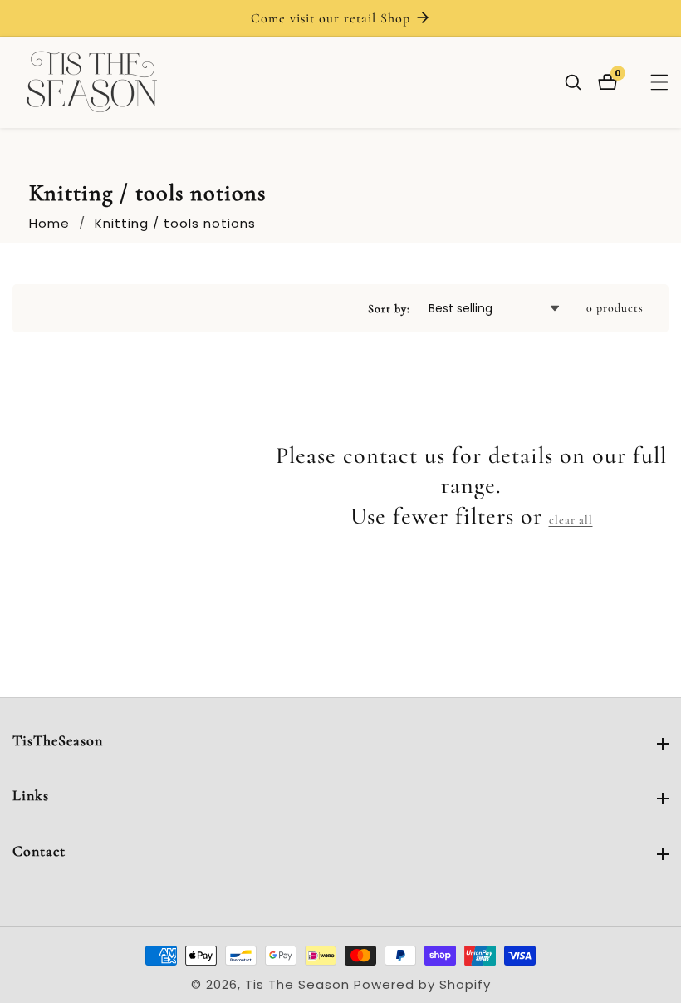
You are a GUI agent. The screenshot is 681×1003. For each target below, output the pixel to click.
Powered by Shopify (422, 984)
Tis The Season (297, 984)
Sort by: (389, 309)
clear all (571, 520)
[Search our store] (581, 82)
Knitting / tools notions (175, 223)
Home (49, 223)
